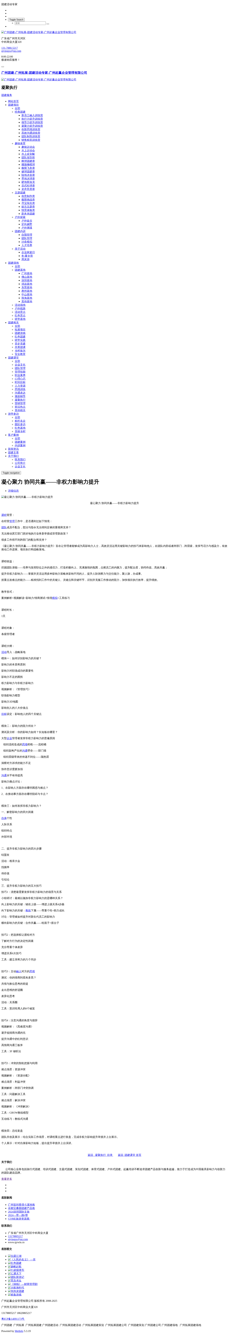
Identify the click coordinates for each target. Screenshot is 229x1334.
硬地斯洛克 (28, 182)
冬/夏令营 (27, 255)
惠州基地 (26, 290)
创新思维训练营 (30, 129)
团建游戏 (20, 333)
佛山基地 (26, 276)
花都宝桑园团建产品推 (21, 1208)
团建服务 (6, 95)
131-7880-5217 (9, 47)
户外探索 (20, 217)
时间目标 (20, 382)
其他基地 (26, 301)
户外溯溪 (26, 227)
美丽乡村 (20, 431)
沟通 (24, 750)
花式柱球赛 (28, 185)
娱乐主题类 (28, 206)
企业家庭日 (28, 252)
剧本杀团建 (28, 213)
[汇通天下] (14, 1273)
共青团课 (20, 347)
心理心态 (20, 378)
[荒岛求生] (14, 1280)
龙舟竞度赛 (28, 189)
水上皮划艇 (28, 154)
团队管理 (26, 238)
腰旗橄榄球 (28, 164)
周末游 (25, 259)
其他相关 (20, 410)
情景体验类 (28, 210)
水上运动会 (28, 150)
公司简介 (20, 463)
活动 (4, 652)
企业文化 (20, 364)
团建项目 (13, 104)
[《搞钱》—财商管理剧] (23, 1284)
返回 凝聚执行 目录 (100, 1155)
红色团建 (20, 336)
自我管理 (26, 234)
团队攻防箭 (28, 157)
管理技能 (20, 371)
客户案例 (13, 434)
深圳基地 (26, 280)
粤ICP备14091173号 (13, 1318)
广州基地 (26, 273)
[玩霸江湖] (14, 1256)
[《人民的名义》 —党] (22, 1259)
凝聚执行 (20, 399)
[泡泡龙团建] (16, 1291)
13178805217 (15, 1236)
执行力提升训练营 (32, 118)
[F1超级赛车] (16, 1270)
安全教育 (20, 354)
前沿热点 (20, 406)
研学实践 (20, 340)
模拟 (55, 598)
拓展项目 (20, 329)
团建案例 (20, 441)
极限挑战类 (28, 199)
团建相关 (13, 322)
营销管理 (20, 403)
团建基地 (20, 269)
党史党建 (20, 343)
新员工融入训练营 (32, 115)
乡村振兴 (20, 350)
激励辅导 (20, 396)
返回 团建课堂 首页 (129, 1155)
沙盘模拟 (26, 241)
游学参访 (13, 413)
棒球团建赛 (28, 161)
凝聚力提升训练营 (32, 125)
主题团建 (20, 192)
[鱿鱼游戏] (14, 1294)
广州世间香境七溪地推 (21, 1204)
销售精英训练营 (30, 139)
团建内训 (20, 231)
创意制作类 (28, 196)
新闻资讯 (13, 449)
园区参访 (20, 424)
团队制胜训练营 (30, 136)
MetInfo (19, 1331)
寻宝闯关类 (28, 203)
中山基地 (26, 294)
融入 (18, 971)
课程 (4, 515)
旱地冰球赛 (28, 178)
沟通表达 (20, 392)
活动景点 (20, 312)
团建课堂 (13, 357)
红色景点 (20, 315)
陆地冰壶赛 (28, 175)
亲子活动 (20, 248)
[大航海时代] (16, 1287)
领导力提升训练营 (32, 122)
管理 (12, 521)
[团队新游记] (16, 1277)
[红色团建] (14, 1263)
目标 (4, 714)
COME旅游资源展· (19, 1218)
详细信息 (13, 490)
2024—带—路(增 (18, 1215)
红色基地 (20, 427)
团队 (4, 527)
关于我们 (13, 456)
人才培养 (26, 245)
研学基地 (20, 319)
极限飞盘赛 (28, 168)
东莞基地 (26, 287)
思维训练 (20, 389)
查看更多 (6, 1178)
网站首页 (13, 101)
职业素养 (20, 375)
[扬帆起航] (14, 1266)
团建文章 (13, 452)
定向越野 (26, 224)
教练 (28, 910)
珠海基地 (26, 298)
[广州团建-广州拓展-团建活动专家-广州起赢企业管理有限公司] (114, 32)
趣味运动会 (28, 146)
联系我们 (20, 459)
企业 (9, 738)
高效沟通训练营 (30, 132)
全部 (17, 108)
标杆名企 (20, 420)
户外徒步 (26, 220)
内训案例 (20, 445)
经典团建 (20, 111)
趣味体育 (20, 143)
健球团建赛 (28, 171)
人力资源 (20, 385)
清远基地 (26, 283)
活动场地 (20, 305)
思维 (24, 744)
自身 (4, 818)
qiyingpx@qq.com (11, 51)
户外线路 (20, 308)
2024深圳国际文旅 (19, 1211)
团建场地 (13, 262)
